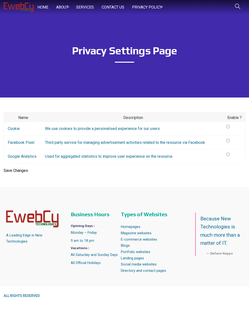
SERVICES (85, 7)
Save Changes (16, 171)
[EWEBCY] (19, 7)
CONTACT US (113, 7)
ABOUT (62, 7)
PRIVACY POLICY (147, 7)
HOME (42, 7)
